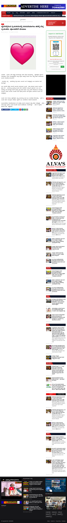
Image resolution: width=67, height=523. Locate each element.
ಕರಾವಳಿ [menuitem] (8, 13)
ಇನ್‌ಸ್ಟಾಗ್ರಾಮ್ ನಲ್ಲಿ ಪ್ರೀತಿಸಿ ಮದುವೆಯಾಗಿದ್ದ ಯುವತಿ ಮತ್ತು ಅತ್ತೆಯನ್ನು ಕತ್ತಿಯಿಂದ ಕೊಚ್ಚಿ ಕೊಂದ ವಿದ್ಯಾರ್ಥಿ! (35, 508)
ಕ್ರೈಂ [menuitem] (13, 13)
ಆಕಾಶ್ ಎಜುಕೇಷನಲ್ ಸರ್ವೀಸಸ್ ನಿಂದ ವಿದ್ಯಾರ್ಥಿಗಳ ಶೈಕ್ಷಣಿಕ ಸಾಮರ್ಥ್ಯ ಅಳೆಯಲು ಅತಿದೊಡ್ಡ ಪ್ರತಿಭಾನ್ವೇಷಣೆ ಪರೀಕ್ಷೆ (58, 240)
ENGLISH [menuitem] (53, 13)
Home (2, 21)
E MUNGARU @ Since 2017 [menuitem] (43, 13)
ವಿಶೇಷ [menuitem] (33, 13)
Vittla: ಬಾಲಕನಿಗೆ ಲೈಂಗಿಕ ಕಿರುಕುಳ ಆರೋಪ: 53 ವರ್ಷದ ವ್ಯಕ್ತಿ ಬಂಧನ (35, 502)
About (48, 521)
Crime (54, 514)
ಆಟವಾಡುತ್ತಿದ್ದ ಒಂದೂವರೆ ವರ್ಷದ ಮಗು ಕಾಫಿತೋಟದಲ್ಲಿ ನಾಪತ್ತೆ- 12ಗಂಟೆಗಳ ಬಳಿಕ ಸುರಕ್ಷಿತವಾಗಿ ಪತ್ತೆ (58, 310)
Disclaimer (64, 521)
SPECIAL (48, 514)
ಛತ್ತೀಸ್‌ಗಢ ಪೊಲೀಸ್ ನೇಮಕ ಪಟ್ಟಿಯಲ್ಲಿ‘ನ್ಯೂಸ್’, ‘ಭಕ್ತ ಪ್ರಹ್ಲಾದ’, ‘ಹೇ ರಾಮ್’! (58, 379)
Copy (62, 66)
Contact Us (53, 521)
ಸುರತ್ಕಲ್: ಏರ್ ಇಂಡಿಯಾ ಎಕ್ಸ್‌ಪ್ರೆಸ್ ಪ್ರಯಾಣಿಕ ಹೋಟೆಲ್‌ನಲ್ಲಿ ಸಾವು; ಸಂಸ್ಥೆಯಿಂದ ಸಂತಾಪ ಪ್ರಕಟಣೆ (35, 483)
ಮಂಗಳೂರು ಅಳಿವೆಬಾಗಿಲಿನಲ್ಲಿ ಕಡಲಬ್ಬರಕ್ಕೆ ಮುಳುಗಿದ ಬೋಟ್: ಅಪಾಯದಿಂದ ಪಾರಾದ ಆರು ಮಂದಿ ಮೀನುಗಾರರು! (58, 261)
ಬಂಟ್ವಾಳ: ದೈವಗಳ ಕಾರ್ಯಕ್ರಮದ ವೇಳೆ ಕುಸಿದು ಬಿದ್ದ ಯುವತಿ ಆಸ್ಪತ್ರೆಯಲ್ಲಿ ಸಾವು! (58, 248)
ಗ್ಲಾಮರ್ (51, 394)
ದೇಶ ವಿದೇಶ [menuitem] (22, 13)
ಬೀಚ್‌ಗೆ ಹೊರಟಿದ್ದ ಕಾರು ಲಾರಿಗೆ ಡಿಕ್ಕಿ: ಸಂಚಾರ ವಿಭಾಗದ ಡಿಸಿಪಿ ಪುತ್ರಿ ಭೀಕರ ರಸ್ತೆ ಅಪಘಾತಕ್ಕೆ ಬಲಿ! (36, 496)
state (5, 21)
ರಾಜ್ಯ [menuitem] (17, 13)
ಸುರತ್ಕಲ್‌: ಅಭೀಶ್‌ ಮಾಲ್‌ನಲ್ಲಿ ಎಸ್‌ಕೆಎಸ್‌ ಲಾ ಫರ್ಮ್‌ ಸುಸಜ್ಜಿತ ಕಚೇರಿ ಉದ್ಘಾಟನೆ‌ (59, 103)
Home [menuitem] (3, 13)
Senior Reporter (5, 32)
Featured (60, 514)
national (54, 512)
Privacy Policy (58, 521)
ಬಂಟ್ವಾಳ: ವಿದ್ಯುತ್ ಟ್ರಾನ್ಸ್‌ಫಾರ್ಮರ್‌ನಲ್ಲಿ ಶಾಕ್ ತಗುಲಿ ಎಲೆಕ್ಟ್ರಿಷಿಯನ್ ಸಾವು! (58, 357)
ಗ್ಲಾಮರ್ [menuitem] (28, 13)
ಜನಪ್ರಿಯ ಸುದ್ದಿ (61, 394)
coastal (48, 512)
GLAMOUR (48, 516)
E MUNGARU (11, 521)
